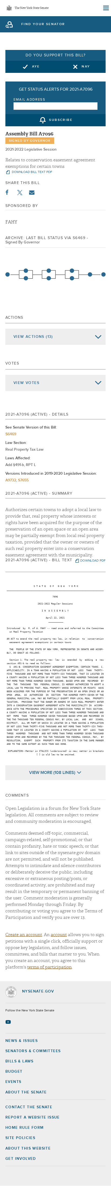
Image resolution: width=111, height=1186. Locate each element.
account (59, 934)
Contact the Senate (28, 1107)
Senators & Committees (33, 1051)
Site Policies (20, 1138)
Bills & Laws (19, 1061)
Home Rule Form (24, 1128)
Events (13, 1082)
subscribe (60, 120)
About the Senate (26, 1092)
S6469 (10, 434)
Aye (36, 66)
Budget (13, 1071)
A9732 (10, 480)
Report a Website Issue (32, 1117)
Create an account (23, 934)
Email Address (29, 99)
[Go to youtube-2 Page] (8, 1022)
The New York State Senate (31, 8)
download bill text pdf (31, 172)
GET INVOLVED (20, 1159)
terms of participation (49, 967)
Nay (86, 66)
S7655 (23, 480)
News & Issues (21, 1041)
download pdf (93, 560)
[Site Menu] (105, 8)
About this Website (28, 1148)
